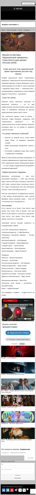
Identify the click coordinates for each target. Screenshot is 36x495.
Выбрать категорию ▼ (10, 24)
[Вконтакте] (3, 490)
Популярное (15, 343)
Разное (20, 30)
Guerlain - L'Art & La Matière (8, 358)
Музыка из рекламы (11, 30)
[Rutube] (16, 490)
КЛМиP (10, 486)
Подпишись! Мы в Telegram (19, 333)
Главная (3, 30)
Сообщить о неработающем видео (19, 339)
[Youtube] (12, 490)
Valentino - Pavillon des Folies (9, 407)
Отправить (17, 475)
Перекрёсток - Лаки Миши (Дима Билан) (12, 423)
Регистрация (18, 478)
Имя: (2, 464)
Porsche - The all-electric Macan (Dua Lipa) (12, 374)
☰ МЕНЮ (18, 9)
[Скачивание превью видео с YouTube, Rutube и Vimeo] (20, 490)
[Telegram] (7, 490)
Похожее (22, 343)
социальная (5, 452)
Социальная (27, 30)
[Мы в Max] (24, 490)
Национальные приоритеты (18, 452)
